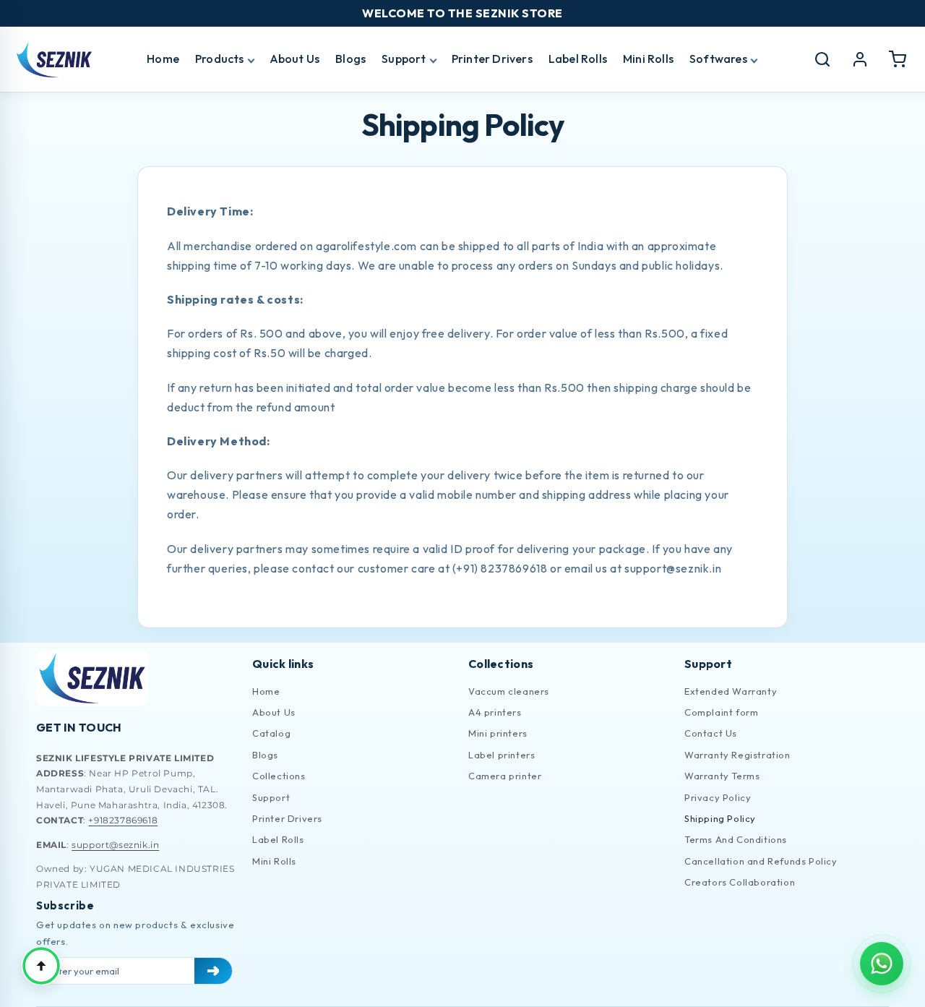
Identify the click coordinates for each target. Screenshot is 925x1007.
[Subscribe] (213, 971)
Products (219, 58)
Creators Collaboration (739, 882)
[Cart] (898, 59)
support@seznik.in (115, 844)
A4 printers (495, 712)
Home (163, 58)
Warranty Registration (737, 754)
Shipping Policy (720, 818)
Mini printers (498, 733)
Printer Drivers (492, 58)
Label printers (501, 754)
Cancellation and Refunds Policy (761, 861)
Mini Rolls (648, 58)
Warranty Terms (722, 775)
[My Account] (860, 59)
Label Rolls (577, 58)
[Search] (822, 59)
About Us (295, 58)
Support (404, 58)
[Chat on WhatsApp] (881, 963)
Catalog (271, 733)
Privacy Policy (717, 797)
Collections (279, 775)
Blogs (350, 58)
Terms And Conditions (735, 839)
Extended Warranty (730, 691)
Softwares (718, 58)
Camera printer (504, 775)
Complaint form (721, 712)
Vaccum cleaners (508, 691)
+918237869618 (123, 820)
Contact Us (710, 733)
